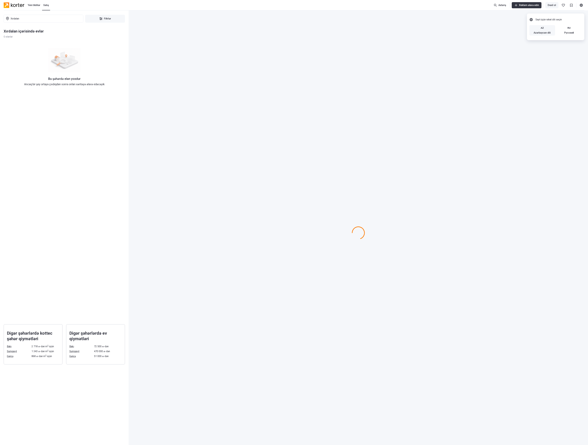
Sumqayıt (12, 351)
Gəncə (10, 356)
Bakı (9, 346)
